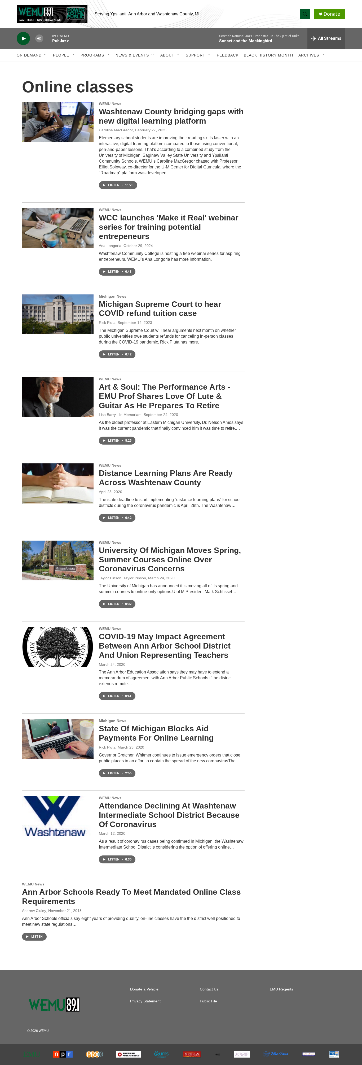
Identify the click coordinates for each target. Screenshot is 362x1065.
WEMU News (110, 104)
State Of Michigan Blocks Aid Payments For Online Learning (156, 733)
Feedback (228, 55)
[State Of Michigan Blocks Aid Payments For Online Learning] (58, 739)
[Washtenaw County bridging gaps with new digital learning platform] (58, 122)
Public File (208, 1001)
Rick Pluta (107, 322)
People (61, 55)
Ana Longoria (110, 246)
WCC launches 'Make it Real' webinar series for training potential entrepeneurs (169, 227)
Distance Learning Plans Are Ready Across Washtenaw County (166, 478)
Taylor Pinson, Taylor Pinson (122, 578)
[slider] (47, 38)
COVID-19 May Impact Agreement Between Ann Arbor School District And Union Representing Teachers (165, 645)
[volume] (39, 39)
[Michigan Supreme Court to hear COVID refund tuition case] (58, 314)
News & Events (132, 55)
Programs (92, 55)
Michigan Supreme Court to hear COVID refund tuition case (160, 309)
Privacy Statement (145, 1001)
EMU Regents (281, 989)
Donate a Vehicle (144, 989)
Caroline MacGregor (116, 130)
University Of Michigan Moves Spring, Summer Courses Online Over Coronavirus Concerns (170, 559)
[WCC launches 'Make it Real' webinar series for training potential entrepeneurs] (58, 228)
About (167, 55)
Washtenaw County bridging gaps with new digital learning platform (171, 116)
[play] (23, 39)
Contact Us (209, 989)
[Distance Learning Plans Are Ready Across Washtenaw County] (58, 483)
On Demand (29, 55)
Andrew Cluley (34, 910)
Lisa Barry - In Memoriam (120, 414)
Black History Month (268, 55)
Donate (332, 14)
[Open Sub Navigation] (45, 55)
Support (195, 55)
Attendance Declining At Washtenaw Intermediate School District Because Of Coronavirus (169, 815)
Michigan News (112, 296)
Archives (308, 55)
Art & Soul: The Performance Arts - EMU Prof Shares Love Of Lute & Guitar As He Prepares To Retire (164, 396)
